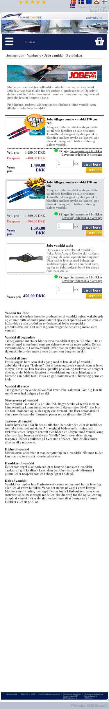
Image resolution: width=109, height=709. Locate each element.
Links (94, 10)
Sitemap (83, 7)
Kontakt (29, 42)
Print (94, 7)
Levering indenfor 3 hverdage (82, 154)
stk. (77, 163)
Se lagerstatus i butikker (86, 151)
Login (103, 7)
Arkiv (103, 10)
